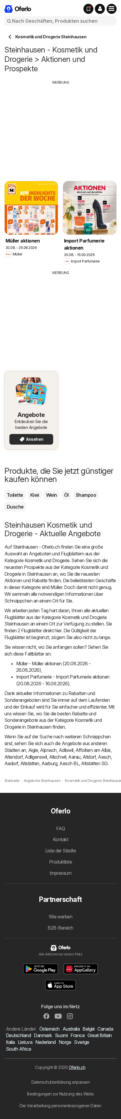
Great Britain (100, 1035)
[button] (100, 9)
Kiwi (34, 495)
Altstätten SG (94, 763)
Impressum (60, 873)
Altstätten (29, 763)
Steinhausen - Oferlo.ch (36, 547)
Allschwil (57, 757)
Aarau (74, 757)
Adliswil (66, 750)
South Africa (18, 1049)
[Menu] (112, 9)
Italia (10, 1042)
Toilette (15, 495)
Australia (71, 1029)
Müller (56, 587)
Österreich (49, 1029)
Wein (51, 495)
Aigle (33, 750)
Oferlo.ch (77, 1067)
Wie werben (61, 917)
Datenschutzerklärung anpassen (60, 1082)
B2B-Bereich (60, 928)
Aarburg (49, 763)
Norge (65, 1042)
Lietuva (25, 1042)
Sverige (81, 1042)
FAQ (60, 828)
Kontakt (60, 839)
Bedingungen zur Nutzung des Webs (60, 1093)
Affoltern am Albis (93, 750)
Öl (66, 495)
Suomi (61, 1035)
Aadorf (11, 763)
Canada (105, 1029)
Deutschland (18, 1035)
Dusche (15, 507)
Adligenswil (36, 757)
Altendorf (13, 757)
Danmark (43, 1035)
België (89, 1029)
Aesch (104, 757)
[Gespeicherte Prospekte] (88, 9)
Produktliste (60, 862)
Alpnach (48, 750)
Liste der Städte (60, 851)
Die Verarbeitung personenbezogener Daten (60, 1105)
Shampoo (86, 495)
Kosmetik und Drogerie (47, 560)
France (77, 1035)
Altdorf (89, 757)
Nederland (45, 1042)
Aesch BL (69, 763)
